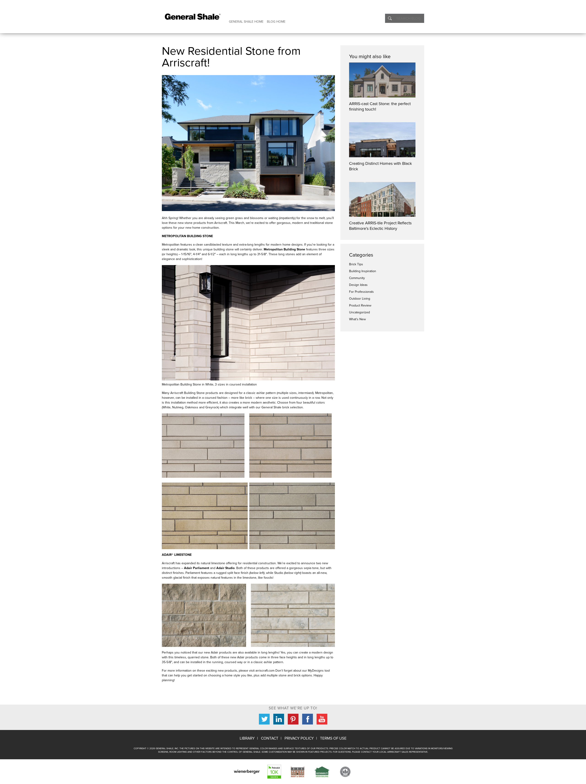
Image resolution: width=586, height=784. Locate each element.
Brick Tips (356, 264)
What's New (357, 319)
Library (247, 738)
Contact (269, 738)
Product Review (360, 305)
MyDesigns (316, 671)
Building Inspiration (362, 271)
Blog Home (276, 22)
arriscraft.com (264, 671)
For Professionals (361, 292)
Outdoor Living (359, 299)
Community (357, 278)
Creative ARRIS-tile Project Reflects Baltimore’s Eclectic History (380, 225)
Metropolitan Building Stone (284, 249)
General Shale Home (246, 22)
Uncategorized (359, 312)
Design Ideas (358, 285)
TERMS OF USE (333, 738)
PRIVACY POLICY (299, 738)
